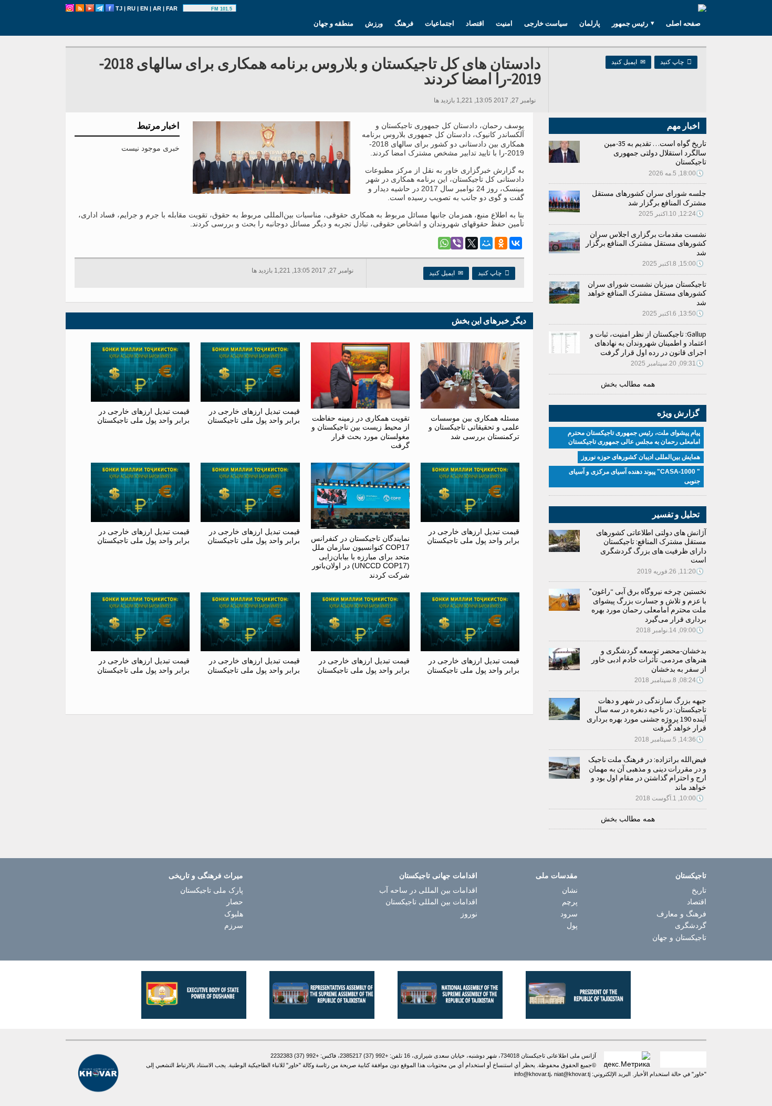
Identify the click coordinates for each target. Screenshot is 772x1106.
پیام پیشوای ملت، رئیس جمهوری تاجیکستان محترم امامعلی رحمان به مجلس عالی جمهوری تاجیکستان (634, 437)
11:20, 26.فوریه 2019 (670, 571)
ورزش (374, 23)
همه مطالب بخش (628, 384)
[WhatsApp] (444, 243)
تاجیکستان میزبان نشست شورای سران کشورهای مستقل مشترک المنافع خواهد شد (647, 293)
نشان (570, 890)
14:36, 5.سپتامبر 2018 (669, 739)
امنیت (504, 23)
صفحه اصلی (683, 23)
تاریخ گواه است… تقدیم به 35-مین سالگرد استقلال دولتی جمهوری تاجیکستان (655, 152)
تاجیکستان (690, 875)
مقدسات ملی (557, 875)
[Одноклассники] (501, 243)
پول (572, 925)
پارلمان (589, 23)
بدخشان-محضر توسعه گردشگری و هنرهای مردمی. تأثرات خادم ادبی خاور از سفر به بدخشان (648, 660)
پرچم (570, 902)
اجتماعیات (439, 23)
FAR (172, 8)
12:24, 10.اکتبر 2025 (671, 213)
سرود (569, 914)
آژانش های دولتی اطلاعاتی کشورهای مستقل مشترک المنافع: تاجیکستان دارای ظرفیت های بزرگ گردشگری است (651, 546)
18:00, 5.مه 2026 (676, 173)
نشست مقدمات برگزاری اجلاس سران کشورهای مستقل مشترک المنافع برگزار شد (646, 243)
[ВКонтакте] (515, 243)
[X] (471, 243)
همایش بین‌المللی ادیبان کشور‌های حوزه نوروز (640, 457)
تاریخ (699, 890)
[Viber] (457, 243)
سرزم (233, 925)
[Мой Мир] (486, 243)
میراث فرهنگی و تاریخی (206, 875)
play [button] (198, 9)
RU (131, 8)
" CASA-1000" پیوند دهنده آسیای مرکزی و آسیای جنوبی (634, 476)
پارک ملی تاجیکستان (211, 890)
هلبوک (233, 914)
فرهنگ (403, 23)
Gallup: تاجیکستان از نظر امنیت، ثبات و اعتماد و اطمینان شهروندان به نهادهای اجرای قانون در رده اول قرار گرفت (648, 343)
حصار (234, 902)
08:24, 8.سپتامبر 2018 (669, 680)
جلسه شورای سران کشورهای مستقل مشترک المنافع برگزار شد (649, 198)
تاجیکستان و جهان (679, 937)
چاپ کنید (676, 62)
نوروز (469, 914)
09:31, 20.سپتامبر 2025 (667, 363)
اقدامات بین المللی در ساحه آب (428, 890)
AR (157, 8)
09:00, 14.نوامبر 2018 (670, 630)
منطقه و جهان (333, 23)
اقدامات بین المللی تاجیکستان (431, 902)
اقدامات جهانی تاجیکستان (438, 875)
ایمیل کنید (628, 62)
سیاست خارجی (546, 23)
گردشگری (690, 925)
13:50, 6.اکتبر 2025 (673, 313)
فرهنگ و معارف (681, 914)
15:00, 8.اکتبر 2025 (673, 263)
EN (144, 8)
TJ (119, 8)
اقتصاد (475, 23)
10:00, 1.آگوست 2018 (669, 798)
